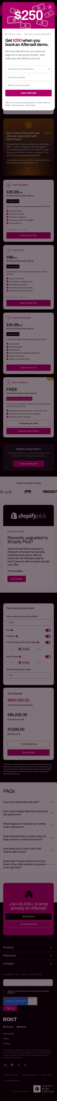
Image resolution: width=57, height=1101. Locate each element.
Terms (27, 105)
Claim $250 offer (28, 93)
